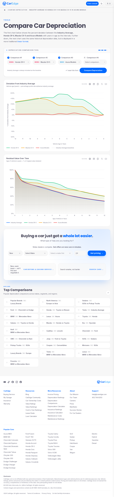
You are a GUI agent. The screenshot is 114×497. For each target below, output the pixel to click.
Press (72, 404)
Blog (27, 394)
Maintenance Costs (55, 416)
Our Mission (74, 394)
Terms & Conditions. (33, 493)
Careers (73, 401)
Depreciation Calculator (56, 406)
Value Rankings (31, 407)
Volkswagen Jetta (54, 459)
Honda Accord (31, 443)
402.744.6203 (97, 397)
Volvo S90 (51, 449)
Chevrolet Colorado (11, 440)
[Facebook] (21, 382)
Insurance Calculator (55, 413)
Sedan (72, 437)
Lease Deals (30, 413)
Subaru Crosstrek (32, 462)
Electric (94, 434)
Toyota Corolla (53, 437)
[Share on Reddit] (98, 84)
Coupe (72, 446)
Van (71, 449)
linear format (22, 41)
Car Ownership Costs (33, 401)
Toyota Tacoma (53, 446)
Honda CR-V (30, 446)
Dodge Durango (9, 468)
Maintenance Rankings (56, 419)
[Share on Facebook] (90, 84)
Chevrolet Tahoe (10, 452)
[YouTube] (5, 382)
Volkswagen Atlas (54, 456)
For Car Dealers (75, 413)
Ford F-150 (29, 437)
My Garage (8, 397)
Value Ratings (31, 404)
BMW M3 (7, 437)
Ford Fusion (30, 434)
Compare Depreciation (17, 10)
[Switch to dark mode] (102, 4)
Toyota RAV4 (52, 443)
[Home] (5, 10)
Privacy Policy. (46, 493)
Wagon (72, 453)
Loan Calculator (31, 416)
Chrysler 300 (8, 458)
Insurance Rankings (55, 409)
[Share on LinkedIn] (94, 84)
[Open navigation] (108, 3)
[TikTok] (9, 382)
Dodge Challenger (10, 461)
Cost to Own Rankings (34, 410)
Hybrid (94, 437)
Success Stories (76, 410)
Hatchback (74, 443)
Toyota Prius (52, 440)
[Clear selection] (28, 62)
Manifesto (73, 407)
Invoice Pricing (53, 394)
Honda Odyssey (32, 456)
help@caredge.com (99, 394)
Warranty (7, 404)
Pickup (72, 440)
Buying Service (9, 394)
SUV (71, 434)
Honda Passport (31, 453)
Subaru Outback (32, 459)
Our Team (73, 397)
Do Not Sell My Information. (61, 493)
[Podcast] (13, 382)
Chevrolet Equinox (10, 443)
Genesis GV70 (31, 440)
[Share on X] (102, 84)
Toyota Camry (53, 434)
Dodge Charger (9, 465)
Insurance (7, 401)
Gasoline (95, 440)
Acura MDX (8, 434)
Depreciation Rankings (56, 397)
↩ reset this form (72, 70)
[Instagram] (17, 382)
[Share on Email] (106, 84)
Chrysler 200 (8, 455)
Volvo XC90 (52, 453)
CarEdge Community (33, 397)
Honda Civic (30, 449)
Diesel (94, 443)
